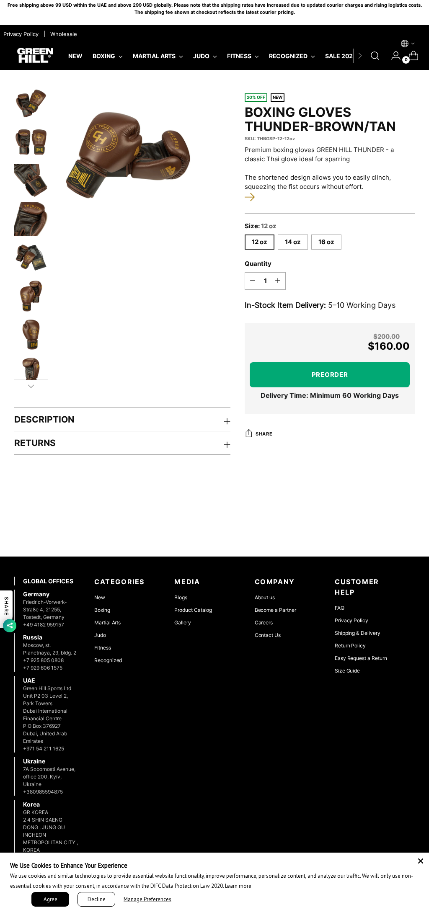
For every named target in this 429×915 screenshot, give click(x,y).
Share (264, 434)
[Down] (31, 386)
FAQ (339, 608)
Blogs (180, 597)
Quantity (258, 264)
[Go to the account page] (392, 55)
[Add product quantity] (277, 281)
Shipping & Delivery (357, 633)
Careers (264, 622)
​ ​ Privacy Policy (20, 34)
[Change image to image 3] (31, 180)
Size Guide (347, 671)
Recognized (108, 660)
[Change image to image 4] (31, 219)
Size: (261, 226)
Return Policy (350, 645)
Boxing (102, 610)
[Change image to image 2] (31, 142)
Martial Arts (107, 622)
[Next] (360, 55)
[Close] (420, 861)
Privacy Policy (351, 620)
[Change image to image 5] (31, 257)
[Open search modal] (375, 55)
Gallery (182, 622)
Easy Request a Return (361, 658)
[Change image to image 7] (31, 334)
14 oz (293, 242)
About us (265, 597)
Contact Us (268, 635)
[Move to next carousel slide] (408, 528)
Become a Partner (275, 610)
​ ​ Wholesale (62, 34)
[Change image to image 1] (31, 103)
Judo (100, 635)
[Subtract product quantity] (252, 281)
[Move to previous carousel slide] (388, 528)
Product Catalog (193, 610)
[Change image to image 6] (31, 296)
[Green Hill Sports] (35, 56)
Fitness (102, 647)
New (99, 597)
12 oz (259, 242)
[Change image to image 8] (31, 373)
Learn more (238, 885)
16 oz (326, 242)
